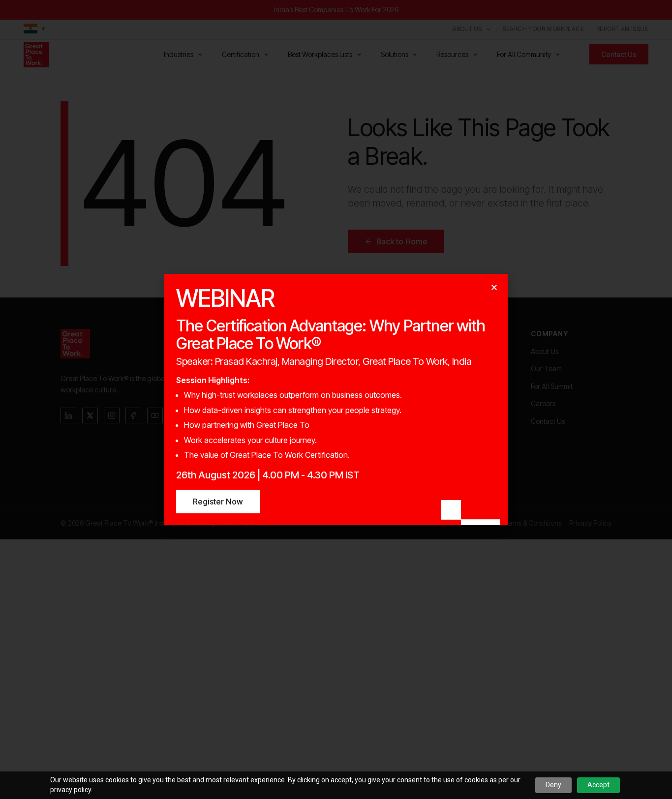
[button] (494, 287)
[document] (336, 399)
